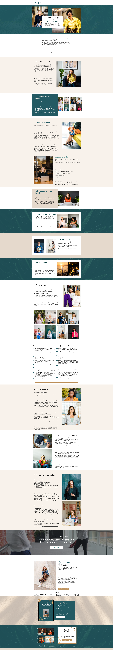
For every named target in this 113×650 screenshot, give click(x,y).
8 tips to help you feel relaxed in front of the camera (50, 526)
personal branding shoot (57, 38)
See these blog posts (38, 273)
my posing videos (39, 487)
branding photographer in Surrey (55, 52)
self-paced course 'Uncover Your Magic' (41, 88)
